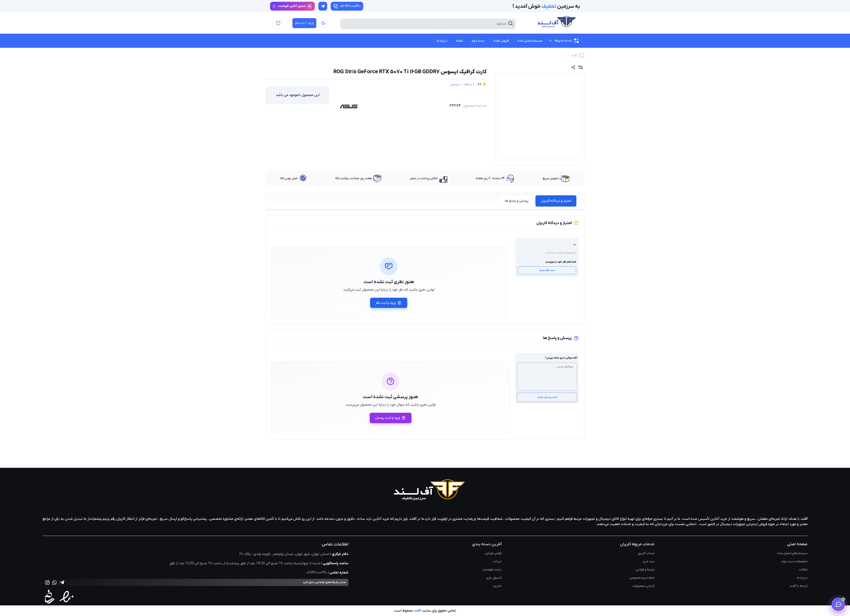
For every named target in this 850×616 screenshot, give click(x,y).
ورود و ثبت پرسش (387, 418)
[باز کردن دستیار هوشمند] (838, 604)
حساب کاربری (646, 553)
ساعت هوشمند (492, 570)
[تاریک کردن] (323, 23)
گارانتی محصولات (644, 586)
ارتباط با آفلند (799, 586)
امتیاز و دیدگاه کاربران (556, 201)
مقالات (803, 570)
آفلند (574, 55)
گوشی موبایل (493, 553)
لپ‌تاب (497, 561)
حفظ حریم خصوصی (642, 578)
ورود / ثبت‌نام (304, 23)
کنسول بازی (494, 578)
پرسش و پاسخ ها (516, 201)
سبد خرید (648, 561)
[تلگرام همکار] (322, 6)
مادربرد (497, 586)
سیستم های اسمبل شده (792, 553)
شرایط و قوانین (645, 570)
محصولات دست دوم (795, 561)
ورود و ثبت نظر (385, 303)
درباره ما (802, 578)
